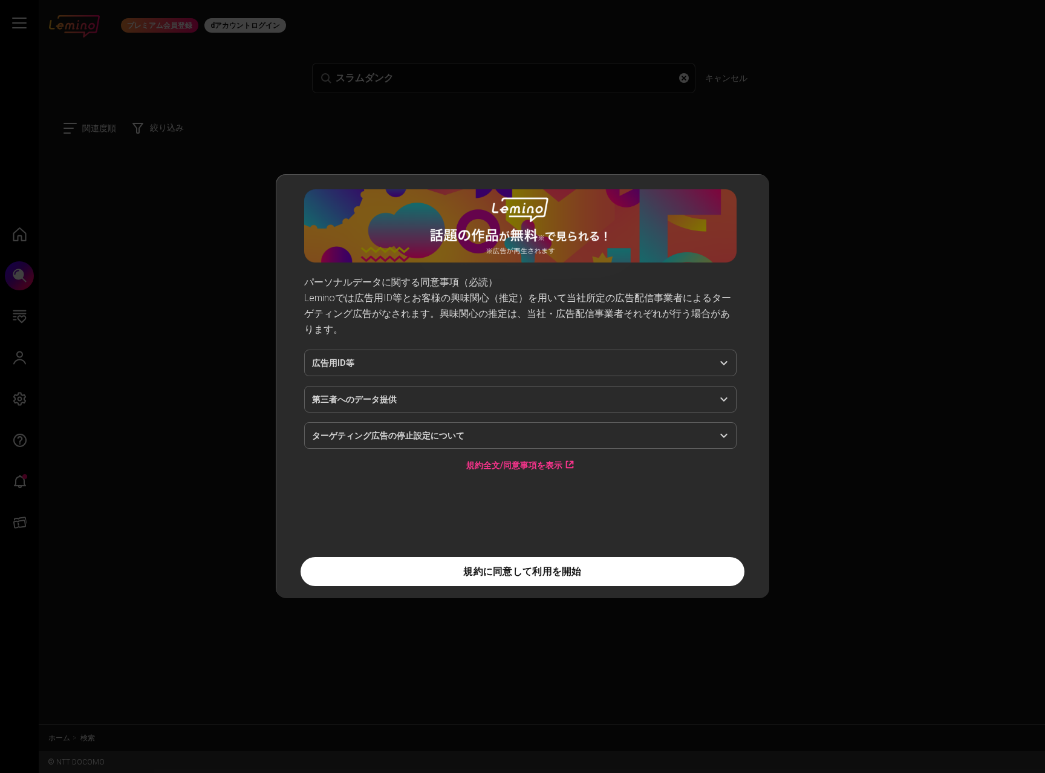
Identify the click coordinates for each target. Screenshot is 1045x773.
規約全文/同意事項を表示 (514, 464)
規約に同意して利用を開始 (522, 571)
